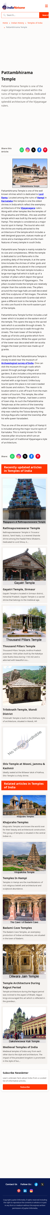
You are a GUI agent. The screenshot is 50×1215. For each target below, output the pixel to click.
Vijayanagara (28, 208)
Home (5, 23)
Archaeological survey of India (17, 363)
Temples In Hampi (15, 878)
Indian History (17, 23)
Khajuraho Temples (15, 822)
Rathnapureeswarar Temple (21, 528)
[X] (42, 1184)
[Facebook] (36, 1184)
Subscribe (25, 1087)
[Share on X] (33, 149)
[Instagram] (31, 1191)
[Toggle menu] (46, 6)
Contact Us (11, 1184)
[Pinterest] (19, 1191)
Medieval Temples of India (20, 1047)
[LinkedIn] (25, 1191)
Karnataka (7, 201)
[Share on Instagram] (27, 149)
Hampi (40, 197)
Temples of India (34, 23)
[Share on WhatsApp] (22, 149)
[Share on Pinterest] (45, 149)
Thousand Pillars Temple (19, 646)
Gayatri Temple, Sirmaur (19, 589)
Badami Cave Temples (17, 928)
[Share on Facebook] (39, 149)
